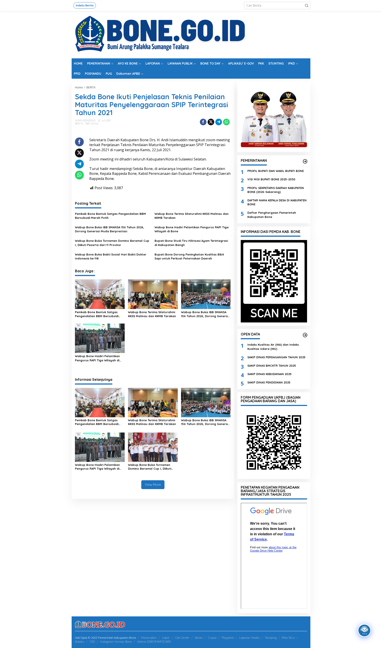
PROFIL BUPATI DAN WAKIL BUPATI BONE (275, 171)
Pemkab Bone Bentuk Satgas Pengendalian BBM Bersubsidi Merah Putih (110, 215)
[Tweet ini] (211, 122)
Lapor (166, 637)
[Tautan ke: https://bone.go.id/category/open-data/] (305, 335)
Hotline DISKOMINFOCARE (154, 641)
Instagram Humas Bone (116, 641)
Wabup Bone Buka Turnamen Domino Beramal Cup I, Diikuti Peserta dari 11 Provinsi (112, 242)
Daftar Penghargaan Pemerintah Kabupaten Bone (271, 214)
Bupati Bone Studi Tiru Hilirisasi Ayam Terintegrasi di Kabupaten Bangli (191, 242)
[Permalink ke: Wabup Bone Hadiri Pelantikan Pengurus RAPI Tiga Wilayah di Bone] (100, 338)
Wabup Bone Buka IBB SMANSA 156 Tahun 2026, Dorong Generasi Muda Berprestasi (109, 229)
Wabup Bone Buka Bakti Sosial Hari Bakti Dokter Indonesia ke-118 (110, 256)
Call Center (182, 637)
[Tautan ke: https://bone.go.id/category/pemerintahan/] (305, 161)
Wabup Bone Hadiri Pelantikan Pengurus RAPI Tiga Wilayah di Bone (192, 229)
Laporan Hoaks (249, 637)
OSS (92, 641)
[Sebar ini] (203, 122)
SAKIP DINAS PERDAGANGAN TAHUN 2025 (276, 357)
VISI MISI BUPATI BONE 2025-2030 (271, 179)
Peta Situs (288, 637)
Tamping (271, 637)
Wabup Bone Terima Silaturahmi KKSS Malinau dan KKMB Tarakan (192, 215)
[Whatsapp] (226, 122)
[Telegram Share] (218, 122)
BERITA (79, 123)
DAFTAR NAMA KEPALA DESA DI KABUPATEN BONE (277, 202)
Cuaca (212, 637)
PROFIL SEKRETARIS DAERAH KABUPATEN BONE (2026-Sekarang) (275, 190)
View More (153, 484)
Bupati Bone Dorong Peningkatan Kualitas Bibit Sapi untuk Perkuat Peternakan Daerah (189, 256)
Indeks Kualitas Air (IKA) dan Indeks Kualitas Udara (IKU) (273, 346)
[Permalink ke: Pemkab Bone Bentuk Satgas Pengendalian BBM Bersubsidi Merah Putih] (100, 294)
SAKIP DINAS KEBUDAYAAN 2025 (269, 374)
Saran (199, 637)
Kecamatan (149, 637)
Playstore (228, 637)
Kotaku (79, 641)
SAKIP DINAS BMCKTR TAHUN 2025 (271, 365)
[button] (306, 5)
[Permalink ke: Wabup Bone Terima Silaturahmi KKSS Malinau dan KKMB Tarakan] (153, 294)
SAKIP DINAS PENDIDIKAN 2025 (268, 382)
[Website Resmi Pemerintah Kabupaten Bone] (191, 34)
